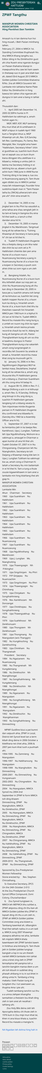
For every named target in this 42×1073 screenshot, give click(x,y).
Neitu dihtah (7, 1060)
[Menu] (3, 3)
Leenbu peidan (8, 1062)
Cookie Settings (8, 1066)
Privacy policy (7, 1064)
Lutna (4, 1069)
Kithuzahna (6, 1057)
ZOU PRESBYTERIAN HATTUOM (23, 4)
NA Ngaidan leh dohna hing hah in (20, 1029)
